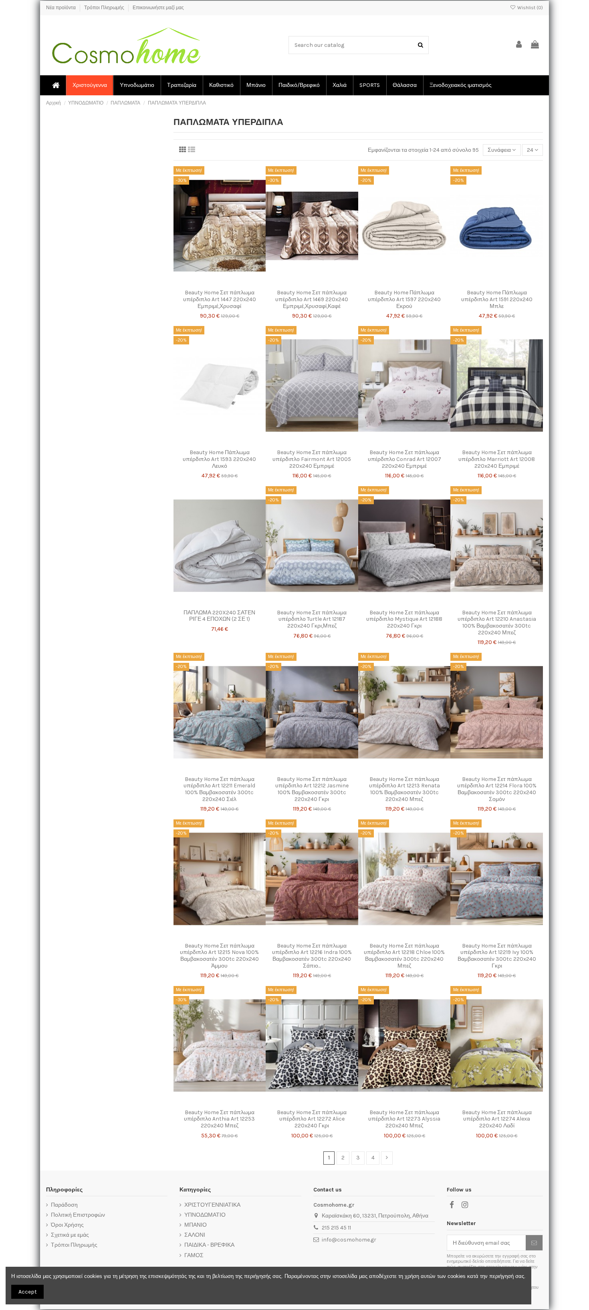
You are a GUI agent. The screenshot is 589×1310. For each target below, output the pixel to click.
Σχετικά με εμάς (70, 1235)
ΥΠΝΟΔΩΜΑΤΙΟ (205, 1214)
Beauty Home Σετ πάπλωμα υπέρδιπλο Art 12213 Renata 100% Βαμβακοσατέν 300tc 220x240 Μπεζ (404, 789)
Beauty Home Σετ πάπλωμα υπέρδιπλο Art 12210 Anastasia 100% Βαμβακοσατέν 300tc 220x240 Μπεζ (497, 622)
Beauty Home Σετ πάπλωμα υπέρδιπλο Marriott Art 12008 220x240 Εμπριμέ (496, 459)
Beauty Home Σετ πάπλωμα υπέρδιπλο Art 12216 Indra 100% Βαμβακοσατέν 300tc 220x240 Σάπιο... (312, 955)
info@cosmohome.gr (349, 1239)
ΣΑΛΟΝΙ (194, 1235)
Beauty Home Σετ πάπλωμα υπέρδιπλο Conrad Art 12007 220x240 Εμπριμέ (404, 459)
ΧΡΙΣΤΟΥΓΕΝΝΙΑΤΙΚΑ (212, 1204)
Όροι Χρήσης (67, 1224)
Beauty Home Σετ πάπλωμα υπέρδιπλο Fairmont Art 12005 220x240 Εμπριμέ (311, 459)
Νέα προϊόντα (61, 7)
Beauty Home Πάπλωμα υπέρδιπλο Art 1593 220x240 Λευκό (219, 459)
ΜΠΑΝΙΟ (195, 1224)
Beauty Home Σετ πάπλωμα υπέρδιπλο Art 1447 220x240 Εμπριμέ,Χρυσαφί (219, 299)
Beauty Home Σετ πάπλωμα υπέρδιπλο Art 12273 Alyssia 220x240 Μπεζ (404, 1119)
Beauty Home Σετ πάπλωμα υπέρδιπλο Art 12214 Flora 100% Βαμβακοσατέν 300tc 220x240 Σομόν (497, 789)
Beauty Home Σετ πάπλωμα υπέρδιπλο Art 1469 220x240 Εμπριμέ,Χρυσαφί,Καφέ (311, 299)
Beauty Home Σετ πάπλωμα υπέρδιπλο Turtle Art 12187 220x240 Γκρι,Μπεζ (312, 619)
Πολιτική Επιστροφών (78, 1214)
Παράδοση (64, 1204)
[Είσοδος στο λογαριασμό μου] (519, 45)
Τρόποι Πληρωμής (104, 7)
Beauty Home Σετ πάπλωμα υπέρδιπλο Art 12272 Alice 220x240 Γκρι (312, 1119)
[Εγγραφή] (534, 1242)
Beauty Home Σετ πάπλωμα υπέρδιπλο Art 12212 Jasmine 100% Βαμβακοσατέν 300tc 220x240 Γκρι (312, 789)
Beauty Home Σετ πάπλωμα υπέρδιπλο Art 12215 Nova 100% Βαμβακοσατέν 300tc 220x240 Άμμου (219, 955)
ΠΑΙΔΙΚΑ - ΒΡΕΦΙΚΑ (209, 1245)
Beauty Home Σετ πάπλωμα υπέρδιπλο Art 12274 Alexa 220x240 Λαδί (497, 1119)
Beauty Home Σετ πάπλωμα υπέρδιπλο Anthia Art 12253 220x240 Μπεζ (219, 1119)
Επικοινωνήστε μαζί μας (158, 7)
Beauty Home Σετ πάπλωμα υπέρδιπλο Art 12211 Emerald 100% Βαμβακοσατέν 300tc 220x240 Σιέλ (219, 789)
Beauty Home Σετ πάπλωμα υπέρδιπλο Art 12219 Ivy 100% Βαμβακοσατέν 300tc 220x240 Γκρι (497, 955)
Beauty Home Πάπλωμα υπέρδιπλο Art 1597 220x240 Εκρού (404, 299)
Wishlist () (529, 7)
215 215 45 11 (336, 1227)
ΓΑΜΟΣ (194, 1255)
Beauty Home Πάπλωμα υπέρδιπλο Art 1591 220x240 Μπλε (497, 299)
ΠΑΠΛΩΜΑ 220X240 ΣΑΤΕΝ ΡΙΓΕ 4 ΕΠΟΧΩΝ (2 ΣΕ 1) (219, 616)
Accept (27, 1291)
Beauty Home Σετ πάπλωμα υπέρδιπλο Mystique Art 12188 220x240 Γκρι (404, 619)
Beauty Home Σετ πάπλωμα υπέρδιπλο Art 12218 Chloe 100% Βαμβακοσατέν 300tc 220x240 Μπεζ (404, 955)
